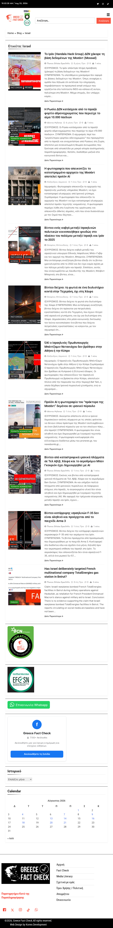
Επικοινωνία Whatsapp (32, 705)
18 (23, 822)
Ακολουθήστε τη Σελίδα (37, 754)
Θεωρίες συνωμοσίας (20, 130)
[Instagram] (103, 4)
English (14, 602)
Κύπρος (14, 134)
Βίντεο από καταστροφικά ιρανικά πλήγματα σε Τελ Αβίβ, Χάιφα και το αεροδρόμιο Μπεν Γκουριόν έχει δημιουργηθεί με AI (74, 461)
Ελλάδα (28, 126)
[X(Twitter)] (12, 910)
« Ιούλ (11, 838)
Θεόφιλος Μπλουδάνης (57, 245)
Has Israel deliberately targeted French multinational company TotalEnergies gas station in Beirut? (71, 572)
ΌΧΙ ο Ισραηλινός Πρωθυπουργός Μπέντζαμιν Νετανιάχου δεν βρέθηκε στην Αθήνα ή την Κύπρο (73, 346)
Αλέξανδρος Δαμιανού (57, 181)
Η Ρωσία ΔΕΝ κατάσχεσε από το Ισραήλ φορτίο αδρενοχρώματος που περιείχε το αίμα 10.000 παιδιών (72, 113)
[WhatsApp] (36, 910)
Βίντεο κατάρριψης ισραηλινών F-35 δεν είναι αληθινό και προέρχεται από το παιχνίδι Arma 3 (71, 517)
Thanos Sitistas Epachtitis (58, 63)
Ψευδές (28, 87)
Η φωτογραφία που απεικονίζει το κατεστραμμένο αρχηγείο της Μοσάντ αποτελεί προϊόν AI (69, 172)
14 (65, 818)
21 (65, 822)
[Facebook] (93, 4)
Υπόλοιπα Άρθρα (18, 202)
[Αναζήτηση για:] (65, 21)
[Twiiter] (98, 4)
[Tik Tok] (108, 4)
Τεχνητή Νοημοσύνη (21, 138)
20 (51, 822)
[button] (108, 14)
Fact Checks (16, 87)
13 (51, 818)
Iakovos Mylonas (54, 122)
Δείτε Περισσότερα (52, 101)
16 (93, 818)
